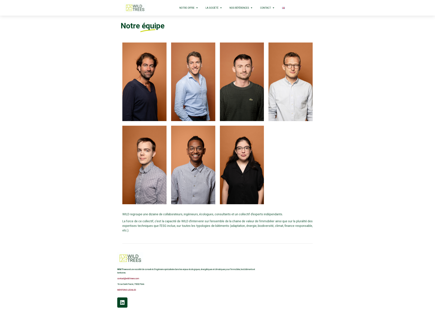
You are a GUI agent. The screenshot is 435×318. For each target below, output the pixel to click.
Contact (265, 7)
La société (212, 7)
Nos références (239, 7)
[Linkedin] (122, 302)
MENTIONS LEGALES (126, 290)
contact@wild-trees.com (128, 278)
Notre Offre (187, 7)
